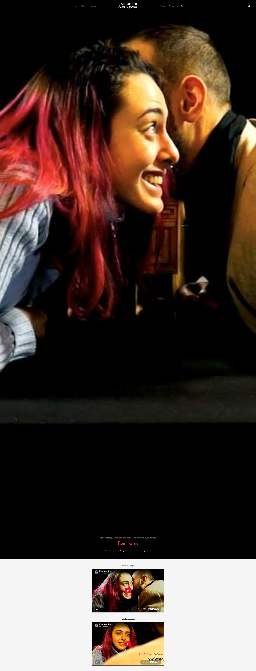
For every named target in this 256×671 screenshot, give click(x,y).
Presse (171, 6)
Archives (93, 6)
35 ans (75, 6)
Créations (83, 6)
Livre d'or (180, 6)
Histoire (163, 6)
